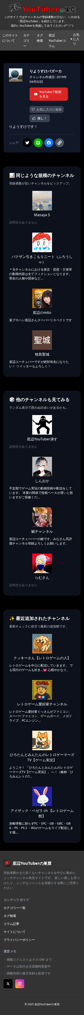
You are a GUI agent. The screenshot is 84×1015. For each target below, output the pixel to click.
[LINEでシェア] (38, 142)
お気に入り (76, 39)
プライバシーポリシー (19, 940)
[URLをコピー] (59, 142)
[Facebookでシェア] (48, 142)
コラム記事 (11, 924)
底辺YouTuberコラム (57, 40)
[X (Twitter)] (8, 983)
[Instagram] (19, 983)
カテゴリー (26, 40)
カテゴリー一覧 (15, 908)
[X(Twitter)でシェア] (27, 142)
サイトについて (15, 932)
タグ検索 (10, 916)
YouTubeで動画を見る (50, 94)
